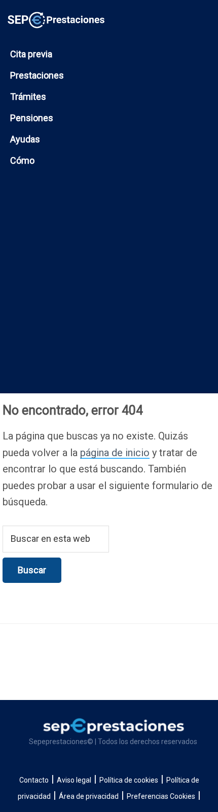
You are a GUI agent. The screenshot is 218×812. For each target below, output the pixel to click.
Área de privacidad (89, 796)
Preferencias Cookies (161, 796)
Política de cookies (128, 780)
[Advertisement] (109, 291)
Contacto (34, 780)
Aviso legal (74, 780)
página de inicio (115, 453)
